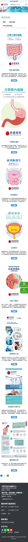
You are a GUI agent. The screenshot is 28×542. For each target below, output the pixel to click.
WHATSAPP (24, 291)
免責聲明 (10, 532)
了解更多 (14, 80)
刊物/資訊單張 (7, 26)
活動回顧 (12, 22)
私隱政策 (16, 532)
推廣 (4, 22)
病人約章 (3, 532)
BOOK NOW (24, 285)
